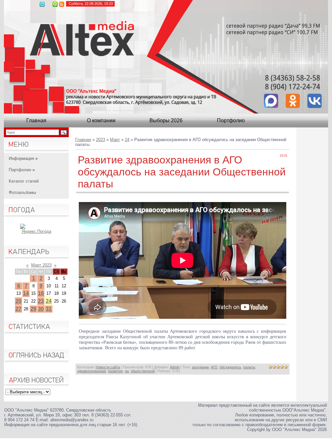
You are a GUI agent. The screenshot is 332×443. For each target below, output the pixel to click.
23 (41, 301)
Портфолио (231, 120)
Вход (55, 4)
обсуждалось (230, 367)
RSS (61, 4)
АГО (214, 367)
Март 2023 (41, 265)
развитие (115, 371)
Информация (23, 158)
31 (49, 309)
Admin (175, 367)
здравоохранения (91, 371)
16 (41, 293)
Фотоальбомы (22, 192)
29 (33, 309)
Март (115, 139)
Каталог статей (24, 181)
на (127, 371)
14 (26, 293)
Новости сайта (108, 367)
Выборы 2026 (166, 120)
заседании (200, 367)
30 (41, 309)
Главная (42, 4)
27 (18, 309)
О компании (101, 120)
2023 (100, 139)
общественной (143, 371)
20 (18, 301)
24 (49, 301)
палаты (249, 367)
